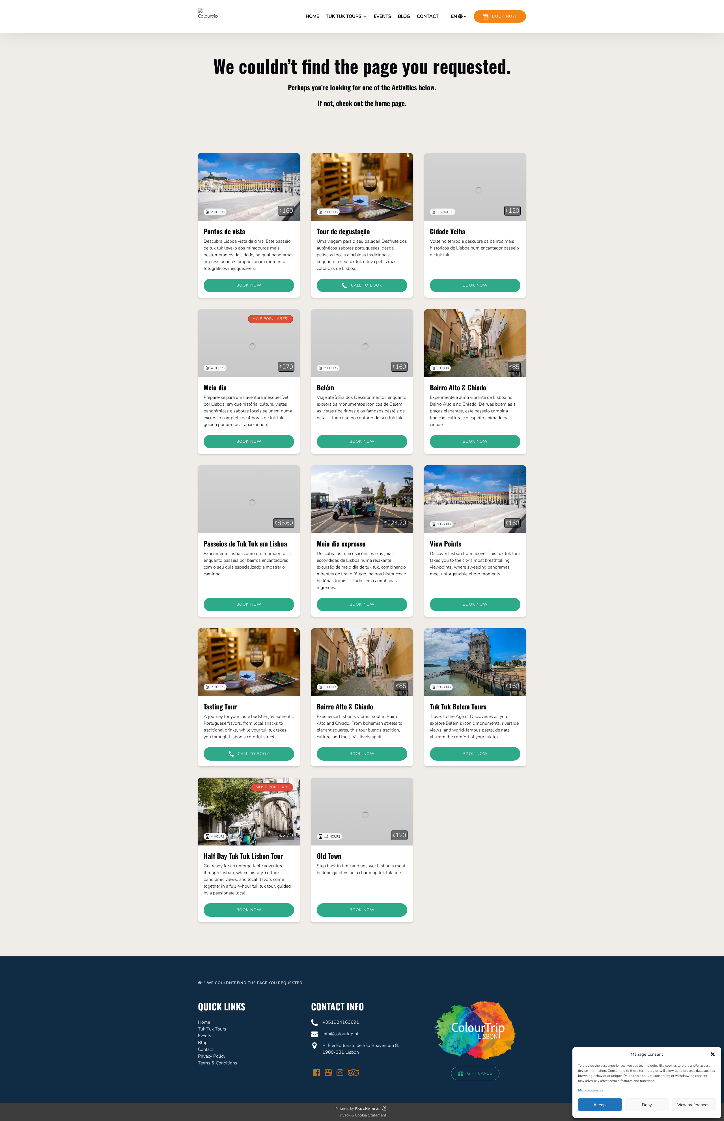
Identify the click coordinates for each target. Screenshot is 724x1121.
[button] (713, 1054)
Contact (428, 16)
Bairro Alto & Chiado (458, 387)
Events (382, 16)
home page (390, 103)
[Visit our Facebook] (316, 1072)
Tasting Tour (220, 706)
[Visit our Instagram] (340, 1072)
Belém (325, 387)
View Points (445, 543)
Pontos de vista (224, 231)
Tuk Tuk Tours (212, 1029)
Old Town (329, 856)
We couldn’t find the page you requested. (256, 983)
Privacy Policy (211, 1056)
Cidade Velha (447, 231)
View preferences (693, 1104)
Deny (647, 1104)
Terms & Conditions (217, 1063)
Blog (404, 16)
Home (312, 16)
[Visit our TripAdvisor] (353, 1072)
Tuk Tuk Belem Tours (458, 706)
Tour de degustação (343, 231)
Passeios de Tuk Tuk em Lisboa (245, 543)
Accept (600, 1104)
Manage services (590, 1090)
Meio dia (215, 387)
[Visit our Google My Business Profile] (328, 1072)
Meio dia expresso (341, 543)
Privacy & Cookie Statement (362, 1115)
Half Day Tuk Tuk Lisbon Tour (243, 856)
